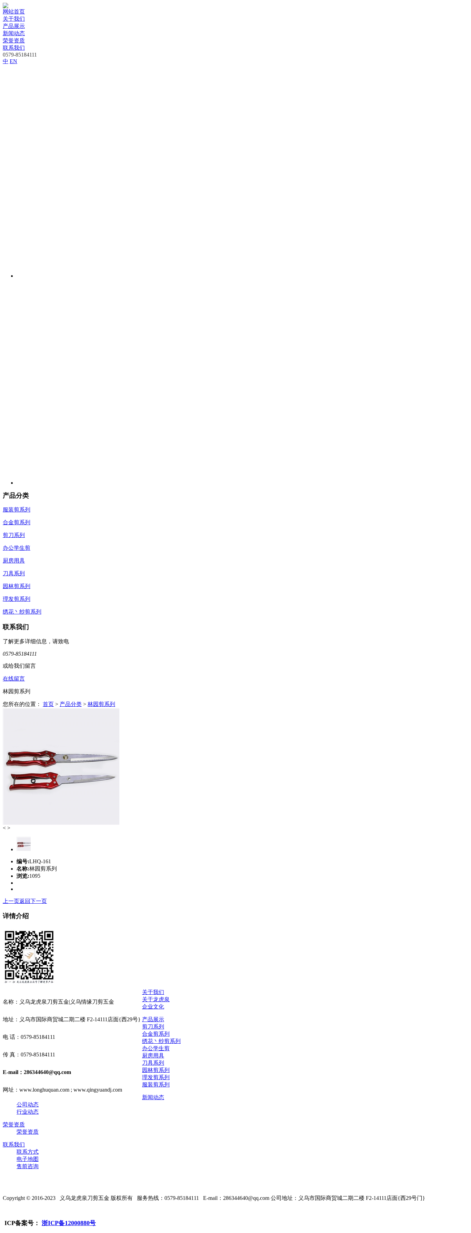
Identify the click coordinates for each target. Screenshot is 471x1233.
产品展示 (14, 26)
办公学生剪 (156, 1048)
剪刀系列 (153, 1027)
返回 (24, 901)
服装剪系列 (156, 1084)
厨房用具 (153, 1055)
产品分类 (71, 704)
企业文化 (153, 1007)
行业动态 (28, 1112)
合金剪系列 (156, 1034)
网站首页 (14, 11)
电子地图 (28, 1159)
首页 (48, 704)
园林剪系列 (156, 1070)
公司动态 (28, 1104)
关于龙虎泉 (156, 999)
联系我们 (14, 48)
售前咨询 (28, 1166)
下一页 (38, 901)
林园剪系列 (101, 704)
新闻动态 (14, 33)
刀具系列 (153, 1063)
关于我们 (14, 19)
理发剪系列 (156, 1077)
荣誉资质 (14, 40)
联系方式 (28, 1152)
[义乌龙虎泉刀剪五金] (5, 6)
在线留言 (14, 679)
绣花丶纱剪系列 (161, 1041)
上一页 (11, 901)
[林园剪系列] (61, 823)
